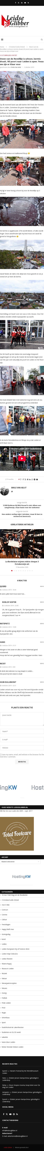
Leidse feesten (7, 959)
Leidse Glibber (8, 1147)
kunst (4, 939)
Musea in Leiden (8, 968)
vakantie (5, 1037)
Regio (4, 1013)
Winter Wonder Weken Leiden (12, 1047)
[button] (2, 550)
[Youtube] (25, 3)
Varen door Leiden (8, 1042)
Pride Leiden (6, 1003)
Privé (3, 1008)
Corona (4, 915)
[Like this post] (20, 479)
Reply (42, 586)
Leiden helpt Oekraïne (10, 954)
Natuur (4, 978)
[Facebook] (15, 3)
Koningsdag (6, 934)
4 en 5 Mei (5, 905)
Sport (4, 1022)
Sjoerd (4, 1071)
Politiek (4, 998)
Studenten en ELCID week (11, 1032)
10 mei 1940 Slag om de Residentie (14, 895)
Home (2, 47)
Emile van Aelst (16, 67)
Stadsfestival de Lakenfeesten (13, 1027)
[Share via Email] (37, 479)
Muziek (4, 973)
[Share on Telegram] (34, 479)
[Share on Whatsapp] (32, 479)
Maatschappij (7, 964)
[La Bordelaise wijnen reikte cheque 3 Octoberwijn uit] (22, 543)
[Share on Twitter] (25, 479)
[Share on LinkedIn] (30, 479)
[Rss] (28, 3)
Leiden (4, 944)
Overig (4, 993)
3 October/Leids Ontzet (17, 47)
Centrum (5, 910)
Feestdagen (6, 924)
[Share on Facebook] (23, 479)
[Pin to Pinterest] (27, 479)
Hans (2, 642)
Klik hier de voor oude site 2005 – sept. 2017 (16, 811)
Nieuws (4, 988)
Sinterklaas (6, 1018)
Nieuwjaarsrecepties (9, 983)
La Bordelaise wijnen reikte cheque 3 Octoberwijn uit (22, 562)
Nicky (3, 663)
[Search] (42, 39)
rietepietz (5, 623)
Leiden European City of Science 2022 (15, 949)
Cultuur (4, 919)
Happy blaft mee (8, 929)
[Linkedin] (21, 3)
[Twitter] (18, 3)
